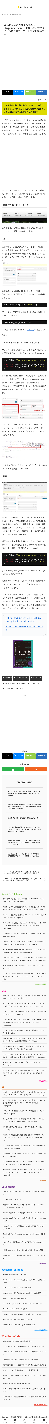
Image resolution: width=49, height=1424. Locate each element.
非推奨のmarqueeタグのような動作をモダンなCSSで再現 (23, 1250)
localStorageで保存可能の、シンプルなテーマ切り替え (22, 1293)
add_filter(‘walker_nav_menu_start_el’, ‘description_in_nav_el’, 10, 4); (23, 619)
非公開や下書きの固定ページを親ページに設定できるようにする (24, 1353)
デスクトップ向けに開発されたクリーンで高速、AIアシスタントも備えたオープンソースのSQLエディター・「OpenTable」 (24, 908)
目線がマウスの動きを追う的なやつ (15, 1298)
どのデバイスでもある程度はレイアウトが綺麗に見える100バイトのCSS (24, 1227)
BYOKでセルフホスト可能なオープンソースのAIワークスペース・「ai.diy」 (24, 966)
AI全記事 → (43, 1180)
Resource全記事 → (41, 984)
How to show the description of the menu (24, 626)
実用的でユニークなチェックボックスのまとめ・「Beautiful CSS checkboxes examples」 (23, 1206)
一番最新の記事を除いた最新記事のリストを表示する (21, 1359)
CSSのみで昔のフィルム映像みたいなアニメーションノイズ (23, 1213)
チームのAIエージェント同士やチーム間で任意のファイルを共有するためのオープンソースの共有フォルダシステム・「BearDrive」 (24, 1172)
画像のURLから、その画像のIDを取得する (17, 1341)
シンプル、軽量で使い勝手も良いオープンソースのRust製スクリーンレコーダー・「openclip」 (24, 916)
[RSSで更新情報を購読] (36, 769)
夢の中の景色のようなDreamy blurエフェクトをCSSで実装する (24, 1235)
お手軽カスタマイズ (22, 678)
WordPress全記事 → (40, 1405)
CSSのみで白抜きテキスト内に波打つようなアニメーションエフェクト (24, 1219)
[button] (44, 745)
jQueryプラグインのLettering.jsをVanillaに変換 (19, 1325)
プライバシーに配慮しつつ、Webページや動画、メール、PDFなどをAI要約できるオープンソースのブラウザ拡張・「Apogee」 (24, 925)
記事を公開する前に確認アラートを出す (17, 1383)
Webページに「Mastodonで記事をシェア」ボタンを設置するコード (24, 1281)
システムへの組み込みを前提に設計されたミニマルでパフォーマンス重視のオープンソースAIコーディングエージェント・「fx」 (24, 976)
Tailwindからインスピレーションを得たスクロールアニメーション (24, 1192)
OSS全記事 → (43, 1081)
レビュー (21, 689)
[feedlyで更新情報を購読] (13, 769)
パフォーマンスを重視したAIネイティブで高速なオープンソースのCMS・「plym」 (24, 934)
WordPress (8, 678)
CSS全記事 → (43, 1263)
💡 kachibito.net (24, 7)
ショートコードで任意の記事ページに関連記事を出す (21, 1370)
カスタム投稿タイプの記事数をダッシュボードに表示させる (23, 1346)
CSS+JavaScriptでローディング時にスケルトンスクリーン (23, 1303)
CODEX (30, 329)
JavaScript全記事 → (40, 1330)
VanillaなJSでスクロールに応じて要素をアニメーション (22, 1314)
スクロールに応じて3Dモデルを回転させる (17, 1288)
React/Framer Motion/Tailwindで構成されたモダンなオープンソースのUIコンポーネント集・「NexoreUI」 (24, 950)
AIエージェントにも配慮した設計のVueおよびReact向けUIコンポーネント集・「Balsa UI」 (24, 1146)
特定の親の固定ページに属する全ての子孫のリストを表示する (24, 1365)
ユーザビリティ (10, 689)
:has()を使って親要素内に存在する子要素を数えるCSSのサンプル (24, 1243)
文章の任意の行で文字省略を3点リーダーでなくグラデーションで (24, 1256)
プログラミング (35, 683)
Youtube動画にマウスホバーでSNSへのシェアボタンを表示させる (24, 1390)
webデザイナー (10, 683)
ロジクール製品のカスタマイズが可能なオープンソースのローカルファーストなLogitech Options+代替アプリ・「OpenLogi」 (25, 958)
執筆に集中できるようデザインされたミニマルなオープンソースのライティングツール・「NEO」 (24, 900)
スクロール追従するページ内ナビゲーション (18, 1319)
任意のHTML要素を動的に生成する (15, 1274)
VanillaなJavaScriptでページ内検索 (15, 1309)
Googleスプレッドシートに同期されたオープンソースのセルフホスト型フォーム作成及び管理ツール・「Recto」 (24, 942)
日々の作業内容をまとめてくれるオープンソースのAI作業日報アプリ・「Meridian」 (24, 1154)
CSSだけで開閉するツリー (12, 1199)
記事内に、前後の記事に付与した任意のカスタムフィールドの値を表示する (24, 1376)
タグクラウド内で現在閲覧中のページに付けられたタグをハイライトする (24, 1398)
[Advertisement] (24, 61)
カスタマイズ (36, 678)
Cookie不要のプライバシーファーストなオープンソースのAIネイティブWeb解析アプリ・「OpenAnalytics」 (24, 1162)
